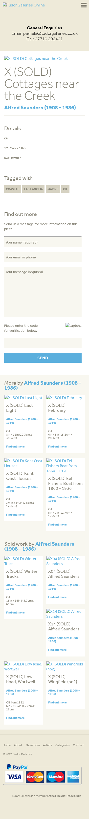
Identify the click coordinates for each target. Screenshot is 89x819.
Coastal (12, 189)
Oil (65, 189)
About (18, 745)
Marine (52, 189)
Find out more (15, 446)
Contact (78, 745)
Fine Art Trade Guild (68, 796)
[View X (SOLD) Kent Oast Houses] (23, 465)
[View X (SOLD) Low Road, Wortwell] (23, 668)
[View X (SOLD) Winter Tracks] (23, 563)
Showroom (32, 745)
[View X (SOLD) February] (64, 397)
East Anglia (33, 189)
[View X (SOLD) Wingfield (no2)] (65, 668)
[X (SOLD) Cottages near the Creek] (36, 58)
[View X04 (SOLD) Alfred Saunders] (65, 563)
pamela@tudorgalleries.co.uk (50, 33)
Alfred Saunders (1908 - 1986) (40, 107)
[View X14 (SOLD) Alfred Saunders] (65, 616)
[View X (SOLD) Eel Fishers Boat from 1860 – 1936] (65, 470)
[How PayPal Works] (42, 786)
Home (7, 745)
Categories (62, 745)
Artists (47, 745)
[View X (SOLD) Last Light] (23, 397)
